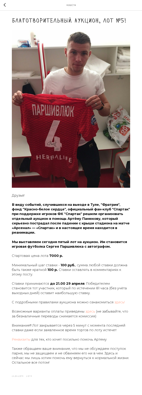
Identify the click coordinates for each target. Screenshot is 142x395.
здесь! (119, 302)
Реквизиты (21, 339)
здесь (90, 311)
